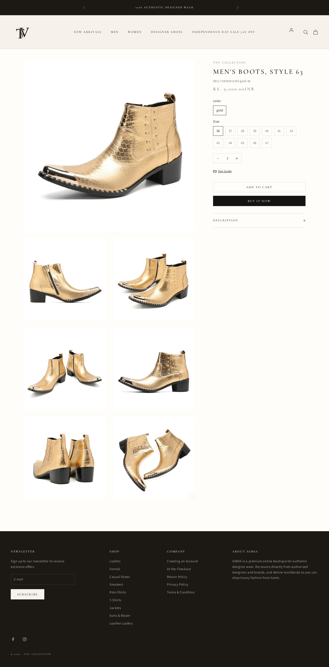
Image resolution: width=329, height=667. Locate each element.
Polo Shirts (117, 592)
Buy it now (259, 201)
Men (115, 32)
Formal (114, 569)
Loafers (114, 561)
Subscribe (27, 594)
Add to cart (259, 187)
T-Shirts (115, 600)
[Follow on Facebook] (13, 639)
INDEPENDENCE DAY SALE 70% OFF (223, 32)
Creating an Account (182, 561)
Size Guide (225, 171)
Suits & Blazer (119, 615)
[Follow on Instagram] (24, 639)
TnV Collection (229, 62)
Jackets (115, 608)
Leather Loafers (121, 623)
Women (135, 32)
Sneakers (116, 584)
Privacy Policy (177, 584)
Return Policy (177, 577)
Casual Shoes (119, 577)
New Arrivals (88, 32)
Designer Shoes (167, 32)
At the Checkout (179, 569)
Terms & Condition (181, 592)
